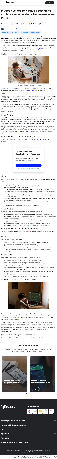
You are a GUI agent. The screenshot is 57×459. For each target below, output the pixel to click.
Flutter (3, 88)
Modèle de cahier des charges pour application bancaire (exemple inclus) (13, 382)
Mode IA (33, 23)
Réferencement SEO (35, 32)
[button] (26, 393)
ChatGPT (16, 23)
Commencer (28, 165)
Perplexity (42, 23)
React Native (10, 88)
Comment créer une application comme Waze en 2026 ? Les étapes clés (41, 382)
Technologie (24, 32)
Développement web (7, 32)
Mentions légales (38, 450)
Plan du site (47, 450)
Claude (25, 23)
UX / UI (17, 32)
